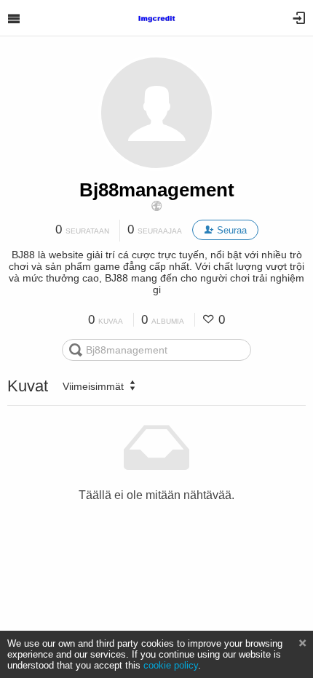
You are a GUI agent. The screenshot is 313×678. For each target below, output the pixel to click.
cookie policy (170, 665)
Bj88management (156, 190)
